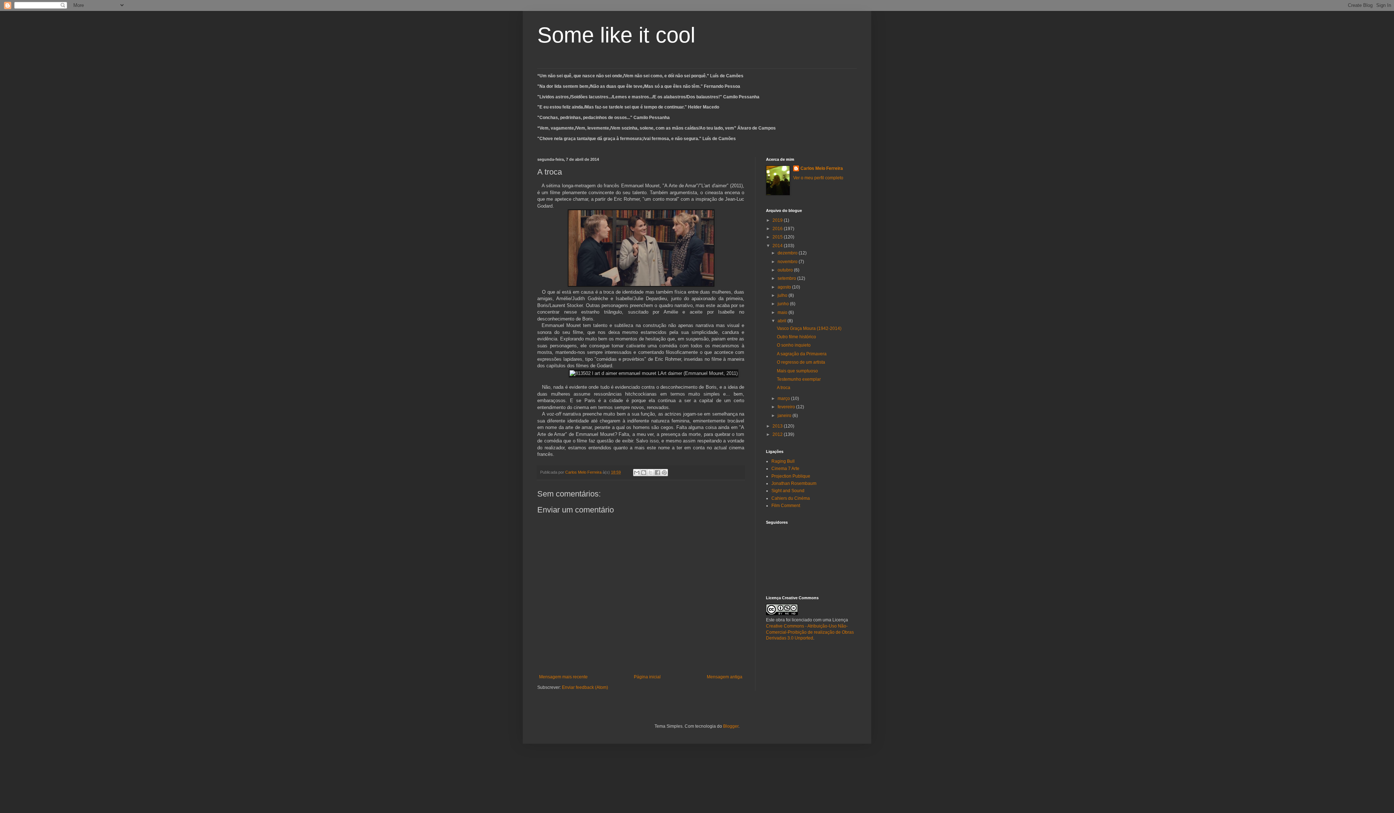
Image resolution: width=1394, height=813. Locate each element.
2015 (778, 237)
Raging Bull (783, 461)
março (784, 398)
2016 (778, 228)
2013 (778, 426)
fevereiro (787, 406)
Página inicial (647, 676)
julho (783, 295)
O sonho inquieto (794, 345)
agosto (785, 287)
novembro (788, 261)
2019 (778, 220)
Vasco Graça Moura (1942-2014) (809, 328)
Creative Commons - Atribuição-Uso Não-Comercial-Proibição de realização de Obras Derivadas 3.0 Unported (810, 632)
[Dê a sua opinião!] (643, 472)
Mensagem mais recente (563, 676)
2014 (778, 245)
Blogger (730, 726)
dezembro (788, 253)
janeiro (785, 415)
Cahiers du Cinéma (790, 498)
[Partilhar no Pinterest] (664, 472)
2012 (778, 434)
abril (782, 320)
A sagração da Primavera (802, 353)
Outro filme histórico (796, 336)
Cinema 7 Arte (785, 468)
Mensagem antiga (724, 676)
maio (783, 312)
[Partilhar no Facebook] (657, 472)
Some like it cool (616, 35)
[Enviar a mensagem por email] (636, 472)
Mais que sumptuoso (797, 370)
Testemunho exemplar (799, 379)
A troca (783, 387)
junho (784, 303)
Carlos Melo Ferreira (821, 168)
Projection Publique (790, 476)
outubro (786, 270)
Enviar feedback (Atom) (585, 687)
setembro (787, 278)
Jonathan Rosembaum (793, 483)
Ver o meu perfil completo (818, 177)
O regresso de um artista (801, 362)
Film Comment (785, 505)
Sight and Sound (787, 490)
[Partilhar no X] (650, 472)
